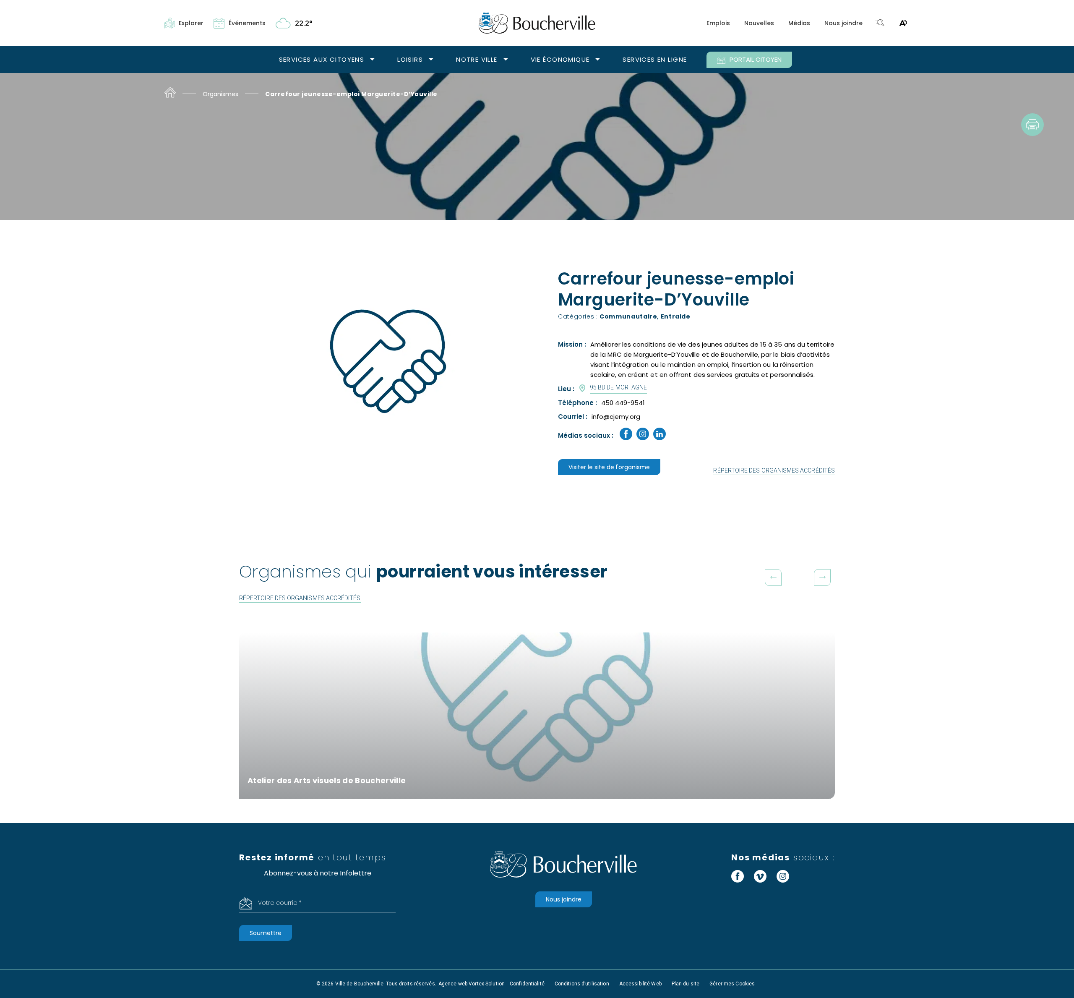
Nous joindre (843, 23)
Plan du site (685, 984)
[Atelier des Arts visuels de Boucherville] (537, 715)
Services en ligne (655, 59)
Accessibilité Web (640, 984)
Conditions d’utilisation (582, 984)
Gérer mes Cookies (732, 984)
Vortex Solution (487, 984)
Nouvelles (759, 23)
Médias (799, 23)
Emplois (718, 23)
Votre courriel (280, 903)
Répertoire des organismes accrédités (774, 470)
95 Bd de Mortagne (618, 387)
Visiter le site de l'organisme (609, 467)
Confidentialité (527, 984)
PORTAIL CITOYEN (756, 59)
